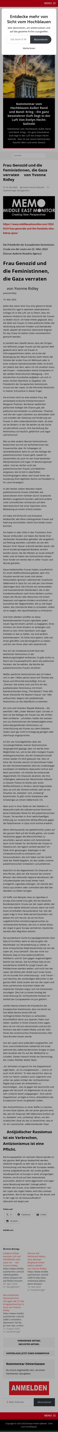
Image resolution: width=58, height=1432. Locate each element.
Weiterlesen (29, 48)
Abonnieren (41, 39)
